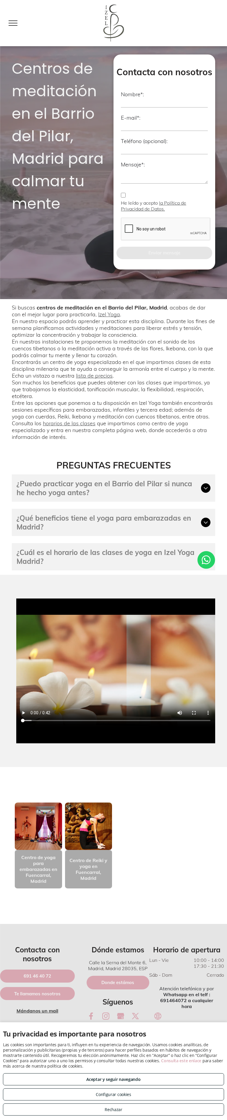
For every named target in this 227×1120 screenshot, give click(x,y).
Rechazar (113, 1109)
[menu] (13, 23)
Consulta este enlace (181, 1060)
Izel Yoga (109, 314)
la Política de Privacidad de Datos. (153, 206)
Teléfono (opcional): (144, 141)
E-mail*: (130, 117)
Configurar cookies (113, 1094)
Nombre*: (132, 94)
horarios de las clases (69, 423)
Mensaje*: (133, 164)
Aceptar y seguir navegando (113, 1079)
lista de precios (94, 375)
